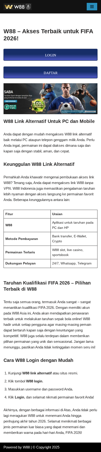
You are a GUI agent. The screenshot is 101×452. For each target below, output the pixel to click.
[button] (91, 7)
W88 (26, 447)
